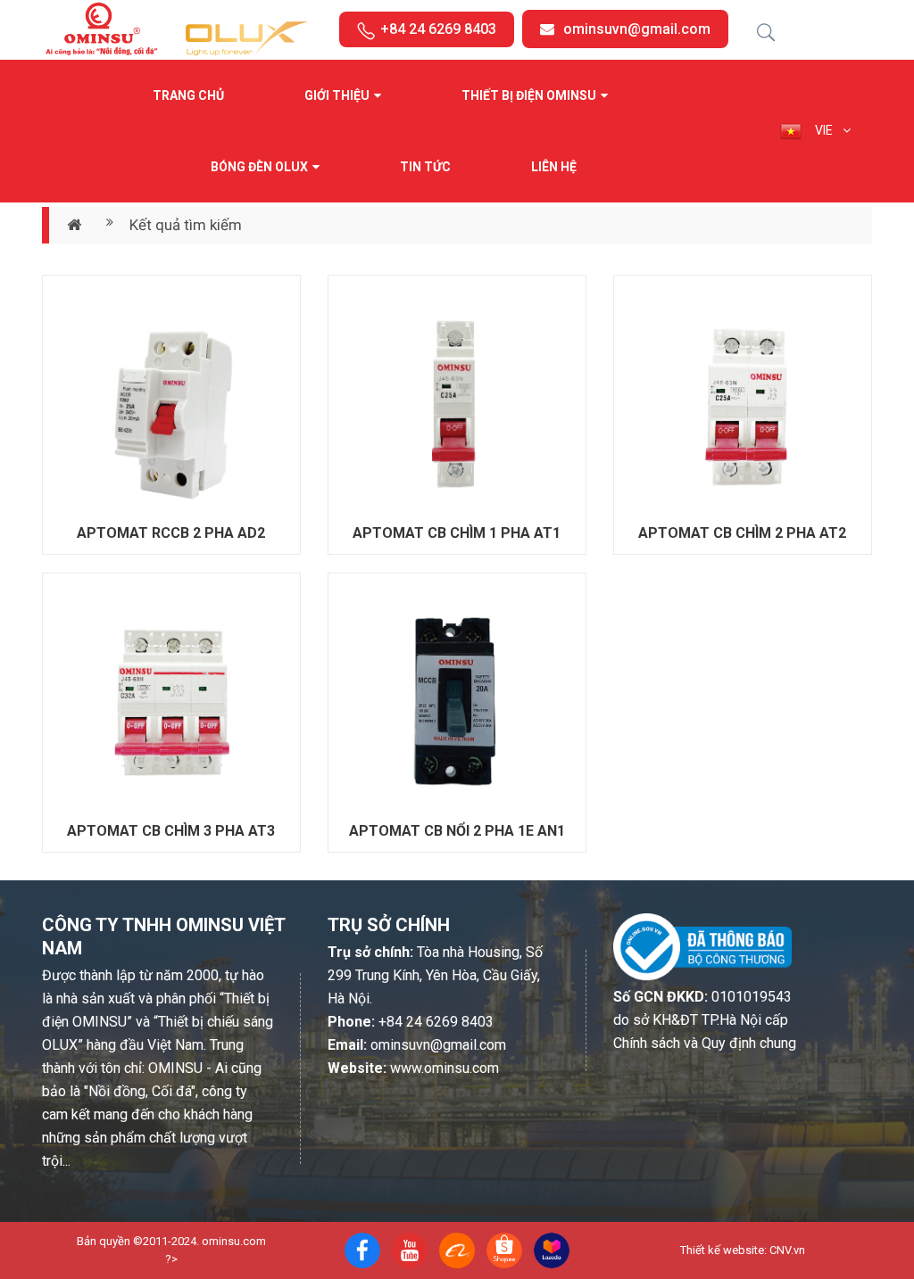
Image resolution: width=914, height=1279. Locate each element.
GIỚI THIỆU (337, 95)
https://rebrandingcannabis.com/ (182, 1250)
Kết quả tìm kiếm (185, 225)
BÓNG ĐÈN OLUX (259, 167)
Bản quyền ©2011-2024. (138, 1241)
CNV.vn (787, 1250)
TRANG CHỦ (188, 95)
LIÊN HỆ (554, 167)
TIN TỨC (425, 167)
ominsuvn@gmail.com (636, 29)
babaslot (175, 1250)
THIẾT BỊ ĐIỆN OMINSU (528, 95)
